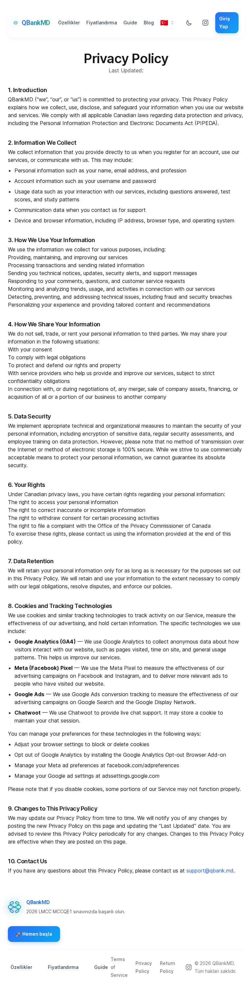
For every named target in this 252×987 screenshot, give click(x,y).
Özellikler (69, 22)
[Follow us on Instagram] (205, 23)
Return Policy (167, 967)
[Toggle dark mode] (189, 22)
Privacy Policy (144, 967)
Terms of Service (119, 967)
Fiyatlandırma (101, 22)
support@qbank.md (210, 870)
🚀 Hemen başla (34, 934)
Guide (130, 22)
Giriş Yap (224, 22)
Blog (149, 22)
